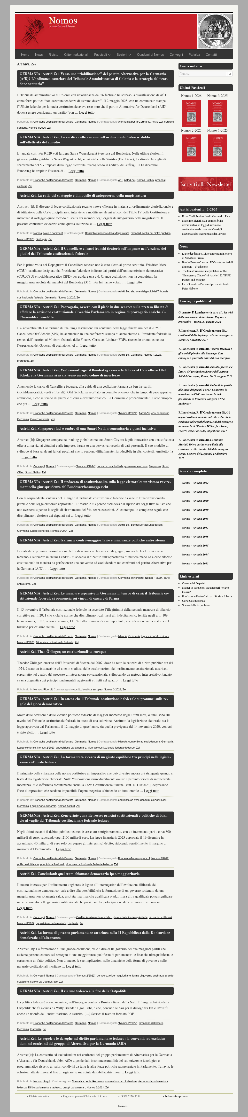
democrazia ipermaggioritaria (130, 917)
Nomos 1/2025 (152, 354)
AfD (120, 180)
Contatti (211, 54)
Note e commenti (53, 233)
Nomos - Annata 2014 (195, 554)
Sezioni (122, 54)
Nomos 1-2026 (191, 95)
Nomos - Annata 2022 (195, 483)
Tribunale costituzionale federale (54, 642)
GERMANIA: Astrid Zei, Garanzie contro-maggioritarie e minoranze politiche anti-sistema (92, 540)
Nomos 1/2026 (37, 127)
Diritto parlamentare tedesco (44, 1087)
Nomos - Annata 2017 (195, 527)
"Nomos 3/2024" (127, 413)
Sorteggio (41, 239)
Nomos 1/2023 (66, 806)
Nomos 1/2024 (153, 577)
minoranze (137, 577)
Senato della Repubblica (195, 605)
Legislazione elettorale (43, 806)
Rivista (53, 54)
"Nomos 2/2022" (85, 975)
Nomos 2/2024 (59, 530)
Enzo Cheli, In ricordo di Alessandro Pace (206, 216)
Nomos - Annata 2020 (195, 501)
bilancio (122, 636)
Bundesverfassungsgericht (147, 524)
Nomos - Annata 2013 (195, 563)
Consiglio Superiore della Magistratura (107, 233)
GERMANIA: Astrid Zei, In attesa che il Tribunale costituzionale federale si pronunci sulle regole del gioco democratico (94, 701)
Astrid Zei (157, 121)
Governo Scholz (39, 419)
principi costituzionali (52, 864)
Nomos (92, 121)
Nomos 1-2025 (217, 130)
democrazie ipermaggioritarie (114, 975)
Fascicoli (100, 54)
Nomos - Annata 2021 (195, 492)
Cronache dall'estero (151, 1023)
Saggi (46, 1081)
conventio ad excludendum (144, 741)
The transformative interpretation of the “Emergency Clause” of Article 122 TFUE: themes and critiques (206, 275)
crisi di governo (160, 413)
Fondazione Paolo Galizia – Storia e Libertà (207, 596)
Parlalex (194, 54)
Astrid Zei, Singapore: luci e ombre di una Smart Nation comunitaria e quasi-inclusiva (88, 428)
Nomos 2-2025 (191, 130)
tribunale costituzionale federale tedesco (111, 747)
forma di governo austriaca (148, 975)
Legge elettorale (39, 530)
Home (25, 54)
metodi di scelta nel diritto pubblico (150, 233)
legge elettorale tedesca (155, 636)
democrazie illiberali (160, 917)
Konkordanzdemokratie (44, 981)
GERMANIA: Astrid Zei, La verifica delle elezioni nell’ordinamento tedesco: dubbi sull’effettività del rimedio (85, 139)
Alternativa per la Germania (134, 121)
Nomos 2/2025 (66, 297)
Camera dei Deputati (193, 583)
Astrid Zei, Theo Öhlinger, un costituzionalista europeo (63, 651)
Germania (80, 121)
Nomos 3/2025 (145, 180)
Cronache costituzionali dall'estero (53, 121)
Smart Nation (32, 472)
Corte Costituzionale (193, 600)
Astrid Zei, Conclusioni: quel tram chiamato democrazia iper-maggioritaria (80, 873)
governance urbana (135, 466)
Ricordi (47, 689)
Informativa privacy (176, 1096)
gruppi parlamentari (74, 1087)
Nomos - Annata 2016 (195, 536)
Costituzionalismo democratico (94, 917)
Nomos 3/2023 (25, 642)
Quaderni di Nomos (150, 54)
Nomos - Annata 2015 (195, 545)
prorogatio (23, 360)
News (39, 54)
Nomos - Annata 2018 (195, 518)
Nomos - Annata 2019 (195, 510)
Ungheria (73, 923)
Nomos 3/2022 (160, 858)
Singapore (155, 466)
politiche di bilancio (28, 864)
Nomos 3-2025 (217, 95)
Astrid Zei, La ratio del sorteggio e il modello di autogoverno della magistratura (83, 195)
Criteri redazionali (76, 54)
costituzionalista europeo (87, 689)
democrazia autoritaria (110, 466)
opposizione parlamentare (71, 747)
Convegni (176, 54)
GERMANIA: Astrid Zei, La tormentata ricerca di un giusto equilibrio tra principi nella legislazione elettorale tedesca (95, 759)
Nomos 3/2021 (95, 1087)
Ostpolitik (35, 1029)
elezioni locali (158, 800)
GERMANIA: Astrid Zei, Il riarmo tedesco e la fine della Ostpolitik (73, 990)
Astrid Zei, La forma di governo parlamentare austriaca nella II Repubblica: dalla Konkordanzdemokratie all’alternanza (95, 935)
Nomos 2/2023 (45, 747)
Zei (49, 127)
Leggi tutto (86, 112)
